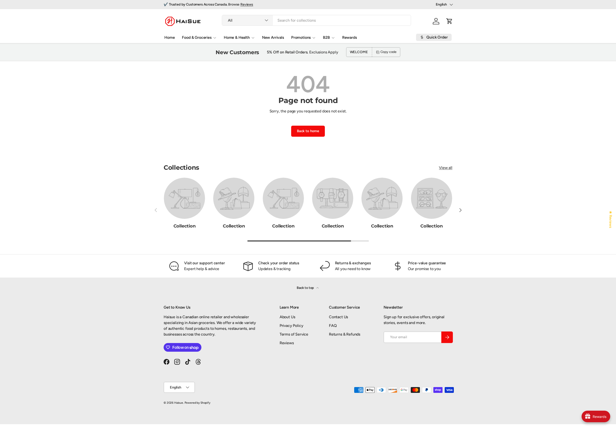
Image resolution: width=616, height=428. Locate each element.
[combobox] (316, 20)
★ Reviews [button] (611, 219)
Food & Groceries (196, 37)
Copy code (388, 52)
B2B (326, 37)
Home (169, 37)
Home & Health (237, 37)
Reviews (246, 4)
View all (445, 167)
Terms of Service (294, 334)
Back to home (308, 131)
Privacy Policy (291, 325)
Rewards (349, 37)
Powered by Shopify (197, 402)
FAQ (333, 325)
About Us (287, 317)
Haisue (178, 402)
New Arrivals (273, 37)
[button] (449, 21)
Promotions (301, 37)
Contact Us (338, 317)
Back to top (305, 288)
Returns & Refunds (344, 334)
